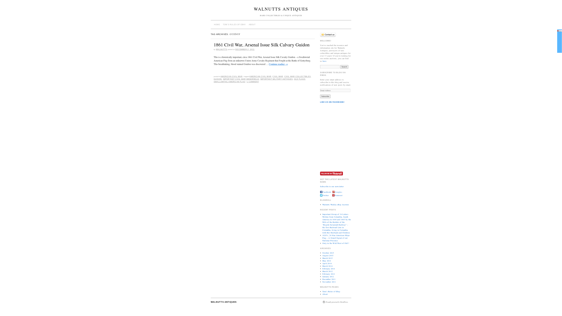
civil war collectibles (297, 76)
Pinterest (338, 195)
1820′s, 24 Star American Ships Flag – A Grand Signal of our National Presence (336, 238)
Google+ (338, 192)
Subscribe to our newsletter (332, 186)
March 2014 (327, 266)
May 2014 (326, 261)
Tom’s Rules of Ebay (234, 25)
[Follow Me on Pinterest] (331, 173)
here (324, 61)
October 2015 (328, 253)
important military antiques (276, 79)
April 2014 (327, 263)
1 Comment (253, 82)
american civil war (260, 76)
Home (217, 25)
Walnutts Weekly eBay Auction (335, 204)
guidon (218, 79)
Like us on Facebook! (332, 102)
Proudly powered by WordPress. (337, 302)
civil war (278, 76)
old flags (299, 79)
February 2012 (328, 274)
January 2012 (328, 276)
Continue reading (278, 64)
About (252, 25)
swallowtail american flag (229, 82)
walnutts (221, 49)
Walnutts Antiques (281, 9)
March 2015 (327, 258)
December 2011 (329, 279)
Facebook (327, 192)
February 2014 (328, 268)
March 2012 (327, 271)
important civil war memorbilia (241, 79)
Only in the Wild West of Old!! (335, 243)
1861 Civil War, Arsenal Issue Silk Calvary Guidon (262, 44)
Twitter (326, 195)
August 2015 (327, 255)
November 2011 (329, 282)
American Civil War (232, 76)
